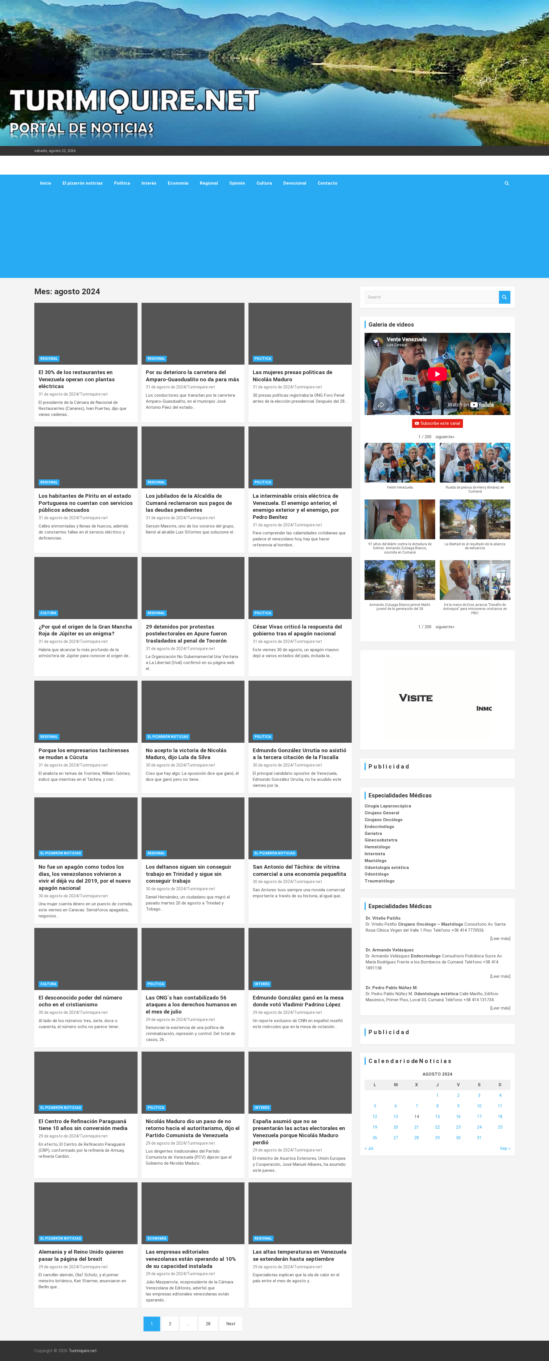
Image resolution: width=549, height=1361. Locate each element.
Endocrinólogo (379, 826)
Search (504, 297)
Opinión (237, 183)
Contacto (327, 183)
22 (437, 1127)
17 (479, 1116)
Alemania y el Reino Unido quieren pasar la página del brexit (81, 1255)
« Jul (369, 1148)
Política (122, 183)
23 (458, 1127)
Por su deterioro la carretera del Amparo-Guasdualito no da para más (192, 376)
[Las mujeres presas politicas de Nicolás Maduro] (300, 334)
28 (208, 1323)
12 (375, 1116)
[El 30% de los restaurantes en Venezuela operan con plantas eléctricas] (86, 334)
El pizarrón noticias (83, 183)
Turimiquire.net (94, 394)
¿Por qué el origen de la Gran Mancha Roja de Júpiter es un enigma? (85, 630)
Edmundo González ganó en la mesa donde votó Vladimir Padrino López (298, 1001)
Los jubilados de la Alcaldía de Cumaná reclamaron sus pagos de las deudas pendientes (189, 503)
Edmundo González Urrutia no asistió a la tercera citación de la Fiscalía (299, 754)
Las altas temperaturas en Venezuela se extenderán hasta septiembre (300, 1255)
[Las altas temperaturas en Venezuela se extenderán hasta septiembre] (300, 1213)
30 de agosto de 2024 (165, 765)
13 (395, 1116)
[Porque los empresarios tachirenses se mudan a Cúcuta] (86, 712)
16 (458, 1116)
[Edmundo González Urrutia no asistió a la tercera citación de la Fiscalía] (300, 712)
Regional (209, 183)
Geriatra (373, 833)
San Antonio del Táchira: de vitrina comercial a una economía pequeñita (299, 870)
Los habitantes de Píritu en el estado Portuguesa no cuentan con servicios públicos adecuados (86, 503)
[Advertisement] (266, 235)
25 (500, 1127)
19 (375, 1127)
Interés (149, 183)
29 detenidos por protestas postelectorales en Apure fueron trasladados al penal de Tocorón (186, 633)
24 (479, 1127)
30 (458, 1137)
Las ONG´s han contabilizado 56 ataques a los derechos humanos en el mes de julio (191, 1004)
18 (500, 1116)
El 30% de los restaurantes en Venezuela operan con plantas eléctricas (77, 379)
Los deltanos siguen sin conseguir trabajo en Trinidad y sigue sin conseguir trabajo (188, 874)
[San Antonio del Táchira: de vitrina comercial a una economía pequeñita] (300, 828)
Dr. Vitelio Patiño (383, 918)
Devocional (294, 183)
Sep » (505, 1148)
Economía (178, 183)
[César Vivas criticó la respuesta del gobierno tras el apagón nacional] (300, 588)
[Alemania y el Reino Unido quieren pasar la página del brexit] (86, 1213)
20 (395, 1127)
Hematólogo (377, 847)
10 (479, 1106)
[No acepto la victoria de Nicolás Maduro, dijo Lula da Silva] (193, 712)
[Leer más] (500, 938)
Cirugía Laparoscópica (388, 806)
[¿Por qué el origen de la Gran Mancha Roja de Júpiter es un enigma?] (86, 588)
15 (437, 1116)
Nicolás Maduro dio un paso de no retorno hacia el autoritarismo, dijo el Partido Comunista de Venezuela (193, 1128)
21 (416, 1127)
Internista (375, 853)
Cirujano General (382, 812)
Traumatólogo (380, 881)
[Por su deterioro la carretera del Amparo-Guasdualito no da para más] (193, 334)
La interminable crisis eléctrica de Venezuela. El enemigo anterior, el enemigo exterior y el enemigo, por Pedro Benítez (296, 506)
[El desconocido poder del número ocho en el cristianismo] (86, 959)
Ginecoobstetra (381, 840)
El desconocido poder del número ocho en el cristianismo (80, 1001)
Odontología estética (387, 867)
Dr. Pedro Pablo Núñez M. (392, 987)
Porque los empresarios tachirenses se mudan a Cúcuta (84, 754)
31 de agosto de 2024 (58, 394)
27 (395, 1137)
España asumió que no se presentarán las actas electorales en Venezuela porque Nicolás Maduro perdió (299, 1132)
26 (375, 1137)
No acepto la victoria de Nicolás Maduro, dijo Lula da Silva (186, 754)
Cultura (264, 183)
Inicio (45, 183)
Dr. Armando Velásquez (390, 950)
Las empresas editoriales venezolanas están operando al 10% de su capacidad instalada (191, 1259)
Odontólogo (377, 874)
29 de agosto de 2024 (165, 1019)
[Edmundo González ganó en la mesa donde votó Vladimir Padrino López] (300, 959)
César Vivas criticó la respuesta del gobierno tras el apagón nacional (297, 630)
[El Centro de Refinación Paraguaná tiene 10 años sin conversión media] (86, 1083)
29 (437, 1137)
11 (500, 1106)
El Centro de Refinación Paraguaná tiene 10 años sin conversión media (83, 1125)
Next (230, 1323)
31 (479, 1137)
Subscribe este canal (440, 423)
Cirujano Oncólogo (384, 819)
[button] (445, 437)
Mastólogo (376, 860)
